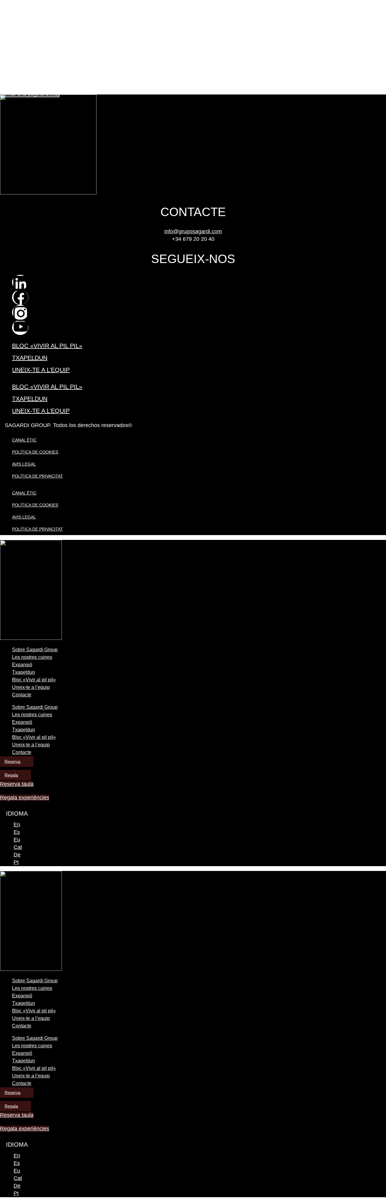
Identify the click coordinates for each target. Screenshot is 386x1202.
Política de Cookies (35, 452)
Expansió (22, 664)
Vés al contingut (15, 2)
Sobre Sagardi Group (35, 649)
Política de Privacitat (37, 476)
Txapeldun (29, 358)
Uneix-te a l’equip (41, 370)
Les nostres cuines (32, 657)
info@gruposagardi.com (193, 231)
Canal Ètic (24, 440)
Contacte (21, 694)
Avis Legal (24, 464)
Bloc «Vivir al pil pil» (47, 345)
